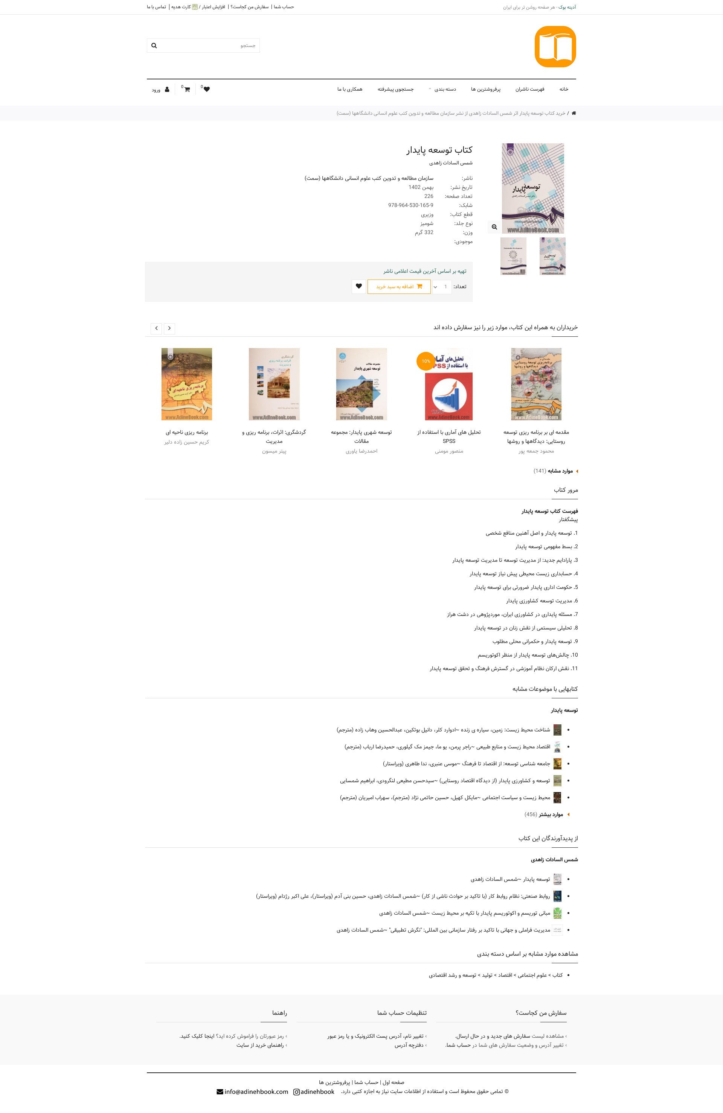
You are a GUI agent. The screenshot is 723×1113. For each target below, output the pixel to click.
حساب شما (284, 7)
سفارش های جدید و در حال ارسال (493, 1036)
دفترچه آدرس (409, 1045)
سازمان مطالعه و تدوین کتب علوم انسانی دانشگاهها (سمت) (369, 178)
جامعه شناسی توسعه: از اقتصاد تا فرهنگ (507, 763)
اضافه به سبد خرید (395, 287)
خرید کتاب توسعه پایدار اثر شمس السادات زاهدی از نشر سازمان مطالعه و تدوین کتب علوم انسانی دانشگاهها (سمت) (451, 113)
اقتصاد (505, 975)
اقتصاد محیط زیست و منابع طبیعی (514, 746)
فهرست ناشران (530, 89)
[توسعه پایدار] (494, 227)
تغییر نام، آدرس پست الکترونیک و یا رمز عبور (375, 1036)
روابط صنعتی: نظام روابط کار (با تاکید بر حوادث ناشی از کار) (487, 896)
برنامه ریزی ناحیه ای (187, 432)
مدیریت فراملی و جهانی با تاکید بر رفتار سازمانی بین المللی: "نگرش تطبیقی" (470, 930)
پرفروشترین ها (485, 89)
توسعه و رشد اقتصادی (452, 975)
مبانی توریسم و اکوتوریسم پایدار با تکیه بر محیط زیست (492, 913)
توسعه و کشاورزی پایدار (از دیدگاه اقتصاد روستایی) (495, 780)
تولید (487, 975)
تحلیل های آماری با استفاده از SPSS (449, 437)
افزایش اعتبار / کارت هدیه (198, 7)
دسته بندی (445, 89)
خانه (564, 89)
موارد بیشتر (551, 814)
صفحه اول (393, 1082)
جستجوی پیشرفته (396, 89)
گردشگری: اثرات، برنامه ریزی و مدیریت (274, 437)
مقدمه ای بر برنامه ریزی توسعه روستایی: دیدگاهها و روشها (536, 437)
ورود (157, 90)
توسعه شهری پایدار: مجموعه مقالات (361, 437)
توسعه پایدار (564, 710)
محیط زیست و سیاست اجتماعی (517, 797)
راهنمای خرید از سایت (260, 1045)
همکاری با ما (350, 89)
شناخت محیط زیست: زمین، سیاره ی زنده (506, 729)
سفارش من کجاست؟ (249, 7)
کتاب (557, 975)
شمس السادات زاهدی (451, 163)
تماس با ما (156, 7)
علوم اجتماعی (532, 975)
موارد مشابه (560, 471)
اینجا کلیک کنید (197, 1036)
